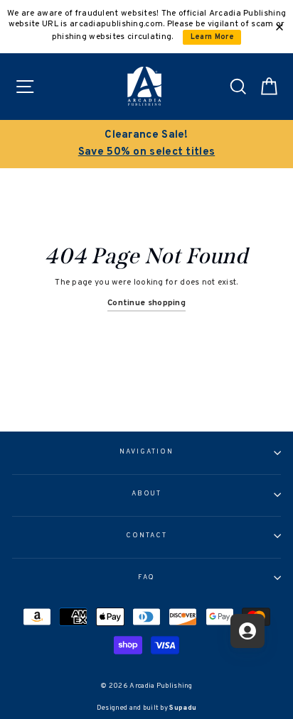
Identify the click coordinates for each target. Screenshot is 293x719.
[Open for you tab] (247, 631)
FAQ (147, 577)
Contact (146, 536)
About (147, 494)
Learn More (212, 37)
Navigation (146, 452)
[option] (146, 144)
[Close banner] (279, 27)
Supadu (182, 708)
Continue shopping (146, 303)
